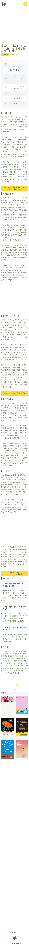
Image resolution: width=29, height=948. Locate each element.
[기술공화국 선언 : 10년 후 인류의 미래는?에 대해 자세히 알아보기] (22, 727)
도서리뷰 (5, 55)
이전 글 (14, 684)
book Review (14, 932)
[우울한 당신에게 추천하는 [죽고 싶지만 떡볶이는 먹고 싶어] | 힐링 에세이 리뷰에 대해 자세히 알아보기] (22, 705)
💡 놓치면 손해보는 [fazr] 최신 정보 (14, 393)
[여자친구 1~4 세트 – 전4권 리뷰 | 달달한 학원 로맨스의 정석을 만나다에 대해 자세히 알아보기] (7, 699)
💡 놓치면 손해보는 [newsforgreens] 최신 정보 (14, 573)
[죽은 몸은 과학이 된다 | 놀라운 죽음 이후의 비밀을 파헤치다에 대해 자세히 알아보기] (7, 727)
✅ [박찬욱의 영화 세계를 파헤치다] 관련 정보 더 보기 (14, 188)
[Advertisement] (14, 28)
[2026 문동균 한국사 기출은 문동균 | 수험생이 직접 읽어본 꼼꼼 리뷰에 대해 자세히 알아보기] (22, 749)
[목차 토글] (22, 64)
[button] (21, 4)
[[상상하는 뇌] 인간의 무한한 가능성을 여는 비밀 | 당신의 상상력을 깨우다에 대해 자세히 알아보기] (7, 749)
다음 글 (14, 690)
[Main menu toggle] (25, 4)
